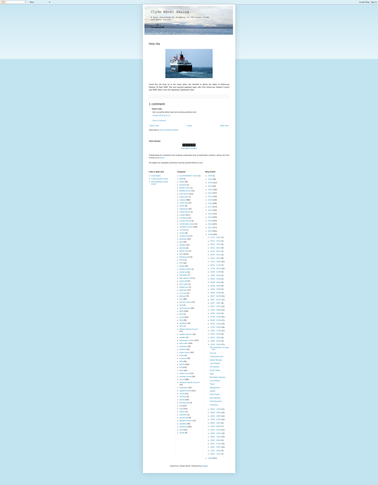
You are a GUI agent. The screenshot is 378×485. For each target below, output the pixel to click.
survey (182, 394)
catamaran (183, 209)
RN (180, 367)
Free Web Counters (189, 148)
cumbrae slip (184, 236)
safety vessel (184, 373)
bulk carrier (183, 194)
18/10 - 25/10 (215, 258)
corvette (182, 230)
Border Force (184, 188)
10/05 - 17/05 (215, 331)
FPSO (181, 260)
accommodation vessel (188, 176)
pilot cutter (183, 343)
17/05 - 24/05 (215, 327)
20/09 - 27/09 (215, 272)
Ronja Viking (215, 370)
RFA (181, 361)
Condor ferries (185, 221)
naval (181, 317)
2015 (210, 214)
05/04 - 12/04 (215, 409)
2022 (210, 190)
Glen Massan (215, 398)
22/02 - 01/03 (215, 430)
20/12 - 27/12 (215, 241)
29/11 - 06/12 (215, 248)
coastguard (183, 218)
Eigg (212, 374)
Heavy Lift (183, 272)
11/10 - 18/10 (215, 262)
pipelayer (183, 346)
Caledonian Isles (216, 356)
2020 (210, 197)
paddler (182, 337)
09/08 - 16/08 (215, 293)
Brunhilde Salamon (217, 377)
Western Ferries (185, 421)
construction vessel (187, 224)
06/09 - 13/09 (215, 279)
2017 (210, 207)
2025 (210, 179)
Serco (181, 379)
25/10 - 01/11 (215, 255)
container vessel (186, 227)
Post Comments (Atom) (169, 130)
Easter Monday (216, 360)
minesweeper (184, 308)
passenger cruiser (186, 340)
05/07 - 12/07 (215, 306)
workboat (183, 427)
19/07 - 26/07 (215, 300)
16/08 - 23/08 (215, 289)
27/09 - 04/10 (215, 269)
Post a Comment (159, 121)
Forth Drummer (216, 401)
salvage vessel (185, 377)
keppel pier (183, 287)
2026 (210, 176)
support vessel (185, 391)
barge (181, 182)
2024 (210, 183)
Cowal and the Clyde (159, 179)
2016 (210, 210)
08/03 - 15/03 (215, 423)
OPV (181, 326)
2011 (210, 227)
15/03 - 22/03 (215, 419)
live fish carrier (185, 302)
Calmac (182, 200)
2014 (210, 217)
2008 (210, 458)
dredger (182, 245)
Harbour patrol (185, 269)
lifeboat (182, 296)
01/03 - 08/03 (215, 426)
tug (180, 406)
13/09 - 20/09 (215, 275)
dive (181, 242)
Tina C (212, 384)
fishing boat (184, 257)
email (162, 158)
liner (181, 299)
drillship (182, 248)
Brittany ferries (185, 191)
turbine (182, 412)
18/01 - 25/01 (215, 447)
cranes (182, 233)
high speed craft (185, 278)
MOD (181, 311)
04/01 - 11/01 (215, 454)
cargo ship (183, 203)
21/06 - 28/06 (215, 310)
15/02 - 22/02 (215, 433)
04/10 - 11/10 (215, 265)
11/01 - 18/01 (215, 451)
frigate (181, 266)
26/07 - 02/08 (215, 296)
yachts (182, 433)
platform (182, 349)
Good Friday (215, 394)
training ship (184, 403)
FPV (181, 263)
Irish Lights (183, 284)
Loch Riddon (215, 363)
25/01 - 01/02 (215, 444)
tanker (181, 400)
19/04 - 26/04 (215, 341)
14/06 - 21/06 (215, 313)
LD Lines (183, 293)
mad (181, 305)
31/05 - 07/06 (215, 320)
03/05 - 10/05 (215, 334)
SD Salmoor (215, 367)
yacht (181, 430)
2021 (210, 193)
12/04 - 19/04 (215, 344)
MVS (181, 314)
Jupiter (212, 391)
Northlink (183, 323)
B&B (181, 179)
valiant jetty (183, 418)
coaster (182, 215)
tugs (181, 409)
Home (189, 126)
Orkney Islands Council (188, 329)
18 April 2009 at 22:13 (161, 115)
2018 (210, 203)
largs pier (183, 290)
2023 (210, 186)
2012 (210, 224)
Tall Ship (182, 397)
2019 (210, 200)
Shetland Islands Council (189, 382)
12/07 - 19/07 (215, 303)
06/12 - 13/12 (215, 244)
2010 (210, 231)
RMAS (182, 364)
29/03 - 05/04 (215, 413)
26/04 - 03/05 (215, 338)
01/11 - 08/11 (215, 251)
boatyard (182, 185)
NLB (181, 320)
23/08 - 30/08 (215, 286)
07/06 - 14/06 (215, 317)
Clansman (214, 405)
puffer (181, 355)
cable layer (183, 197)
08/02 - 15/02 (215, 437)
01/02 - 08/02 (215, 440)
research (182, 358)
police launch (184, 352)
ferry (181, 254)
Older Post (224, 126)
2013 (210, 221)
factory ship (184, 251)
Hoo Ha (213, 353)
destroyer (183, 239)
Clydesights (156, 176)
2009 (210, 234)
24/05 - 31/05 (215, 324)
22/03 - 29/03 (215, 416)
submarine (183, 388)
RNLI (181, 370)
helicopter (183, 275)
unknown (183, 415)
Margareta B (215, 388)
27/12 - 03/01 (215, 237)
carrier (182, 206)
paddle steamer (185, 334)
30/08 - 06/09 (215, 282)
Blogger (205, 466)
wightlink (182, 424)
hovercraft (183, 281)
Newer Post (154, 126)
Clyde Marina (184, 212)
